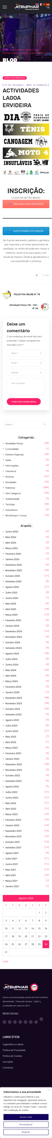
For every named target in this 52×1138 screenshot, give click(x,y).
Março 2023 (11, 748)
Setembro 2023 (13, 714)
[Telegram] (36, 1022)
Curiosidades (12, 449)
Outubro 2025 (12, 576)
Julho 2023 (11, 725)
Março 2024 (11, 681)
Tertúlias (10, 504)
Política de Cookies (12, 1055)
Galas (8, 460)
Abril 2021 (10, 875)
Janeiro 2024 (12, 692)
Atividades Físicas (14, 443)
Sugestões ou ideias (13, 1044)
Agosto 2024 (12, 653)
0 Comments (40, 85)
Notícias (9, 476)
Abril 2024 (10, 675)
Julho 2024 (11, 659)
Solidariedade (12, 498)
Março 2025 (11, 614)
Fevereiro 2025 (13, 620)
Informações (12, 465)
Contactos (8, 1067)
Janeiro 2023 (12, 759)
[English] (37, 4)
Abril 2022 (10, 808)
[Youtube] (20, 1022)
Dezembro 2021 (13, 831)
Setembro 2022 (13, 781)
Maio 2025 (10, 603)
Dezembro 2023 (13, 698)
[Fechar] (49, 1089)
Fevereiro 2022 (13, 820)
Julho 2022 (11, 792)
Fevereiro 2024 (13, 687)
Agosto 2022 (12, 786)
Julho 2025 (11, 592)
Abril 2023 (10, 742)
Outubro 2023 (12, 709)
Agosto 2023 (12, 720)
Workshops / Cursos (16, 515)
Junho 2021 (11, 864)
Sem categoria (13, 493)
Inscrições (8, 1061)
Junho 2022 (11, 797)
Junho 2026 (11, 531)
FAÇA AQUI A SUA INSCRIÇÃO (28, 204)
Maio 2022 (10, 803)
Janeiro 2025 (12, 626)
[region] (26, 1112)
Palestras (10, 487)
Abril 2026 (10, 542)
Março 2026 (11, 548)
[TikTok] (41, 1019)
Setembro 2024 (13, 648)
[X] (15, 1022)
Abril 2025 (10, 609)
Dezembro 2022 (13, 764)
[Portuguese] (44, 4)
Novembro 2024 (13, 637)
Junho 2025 (11, 598)
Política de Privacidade (14, 1050)
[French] (41, 4)
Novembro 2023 (13, 703)
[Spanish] (48, 4)
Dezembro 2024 (13, 631)
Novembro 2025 (13, 570)
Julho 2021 (11, 858)
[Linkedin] (25, 1022)
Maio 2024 (10, 670)
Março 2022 (11, 814)
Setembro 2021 (13, 847)
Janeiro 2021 (12, 886)
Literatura (10, 471)
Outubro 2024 (12, 642)
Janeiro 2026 (12, 559)
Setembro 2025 (13, 581)
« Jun (5, 961)
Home (6, 49)
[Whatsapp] (31, 1022)
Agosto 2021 (12, 853)
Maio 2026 (10, 537)
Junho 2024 (11, 664)
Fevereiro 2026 (13, 554)
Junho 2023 (11, 731)
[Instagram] (10, 1022)
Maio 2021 (10, 869)
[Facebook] (4, 1022)
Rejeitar (26, 1132)
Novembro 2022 (13, 770)
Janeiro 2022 (12, 825)
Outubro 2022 (12, 775)
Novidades (10, 482)
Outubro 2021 (12, 842)
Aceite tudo (26, 1117)
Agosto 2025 (12, 587)
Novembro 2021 (13, 836)
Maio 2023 (10, 736)
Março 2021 (11, 881)
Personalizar (26, 1124)
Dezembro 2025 (13, 565)
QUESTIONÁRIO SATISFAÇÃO (28, 231)
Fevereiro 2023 (13, 753)
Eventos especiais (26, 49)
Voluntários (11, 509)
